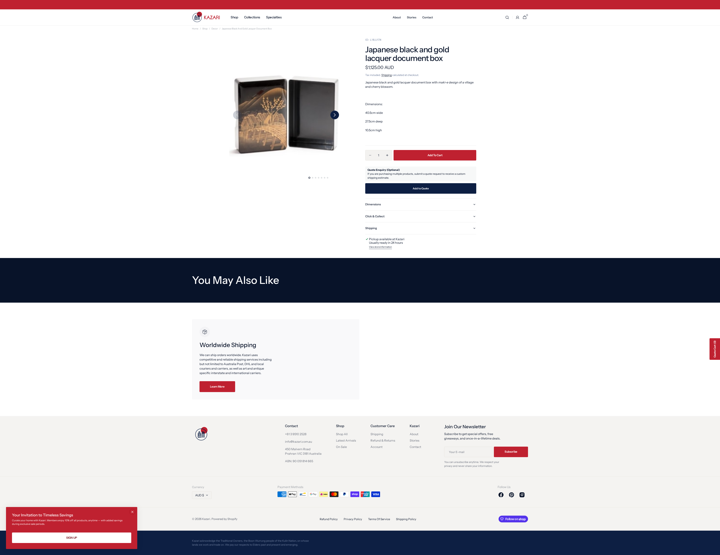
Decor (215, 28)
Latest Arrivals (346, 440)
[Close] (132, 512)
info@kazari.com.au (298, 441)
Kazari (206, 519)
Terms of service (379, 519)
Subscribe (511, 451)
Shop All (342, 434)
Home (195, 28)
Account (376, 447)
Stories (414, 440)
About (414, 434)
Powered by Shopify (224, 519)
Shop (205, 28)
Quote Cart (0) (714, 349)
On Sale (341, 447)
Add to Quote (421, 188)
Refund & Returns (382, 440)
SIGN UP (71, 537)
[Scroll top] (715, 551)
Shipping (386, 75)
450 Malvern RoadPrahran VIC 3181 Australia (303, 451)
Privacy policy (353, 519)
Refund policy (329, 519)
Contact (415, 447)
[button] (507, 17)
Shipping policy (406, 519)
